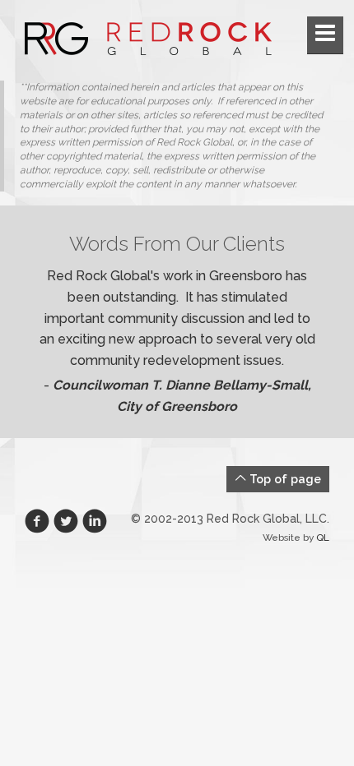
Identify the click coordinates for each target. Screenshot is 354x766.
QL (322, 537)
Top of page (283, 479)
